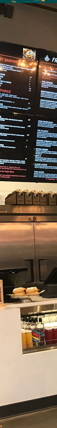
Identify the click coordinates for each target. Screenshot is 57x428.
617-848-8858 (35, 0)
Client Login (43, 0)
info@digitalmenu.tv (39, 0)
